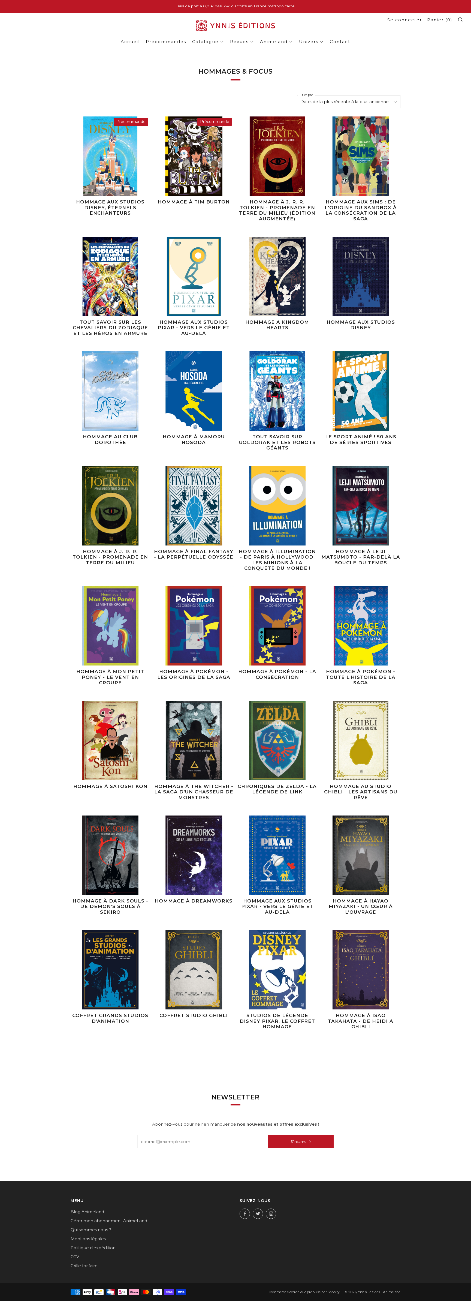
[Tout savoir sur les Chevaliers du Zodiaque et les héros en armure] (110, 276)
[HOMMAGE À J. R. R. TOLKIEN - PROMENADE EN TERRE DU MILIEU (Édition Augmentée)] (277, 156)
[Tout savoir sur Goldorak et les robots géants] (277, 391)
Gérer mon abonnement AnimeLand (109, 1220)
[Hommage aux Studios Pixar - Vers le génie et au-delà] (193, 276)
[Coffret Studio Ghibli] (193, 969)
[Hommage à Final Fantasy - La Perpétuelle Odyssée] (193, 505)
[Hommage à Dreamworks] (193, 855)
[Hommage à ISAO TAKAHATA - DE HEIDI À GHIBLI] (360, 969)
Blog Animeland (87, 1211)
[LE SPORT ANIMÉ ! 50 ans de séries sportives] (360, 391)
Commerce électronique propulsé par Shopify (304, 1292)
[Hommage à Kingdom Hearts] (277, 276)
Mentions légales (88, 1238)
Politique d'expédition (93, 1247)
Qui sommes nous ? (91, 1229)
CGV (75, 1256)
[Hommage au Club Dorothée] (110, 391)
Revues (239, 41)
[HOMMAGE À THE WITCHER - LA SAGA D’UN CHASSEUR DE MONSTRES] (193, 740)
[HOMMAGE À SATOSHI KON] (110, 740)
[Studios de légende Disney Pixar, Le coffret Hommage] (277, 969)
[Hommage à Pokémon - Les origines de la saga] (193, 626)
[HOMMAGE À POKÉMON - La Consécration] (277, 626)
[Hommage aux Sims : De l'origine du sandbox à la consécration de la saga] (360, 156)
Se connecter (404, 19)
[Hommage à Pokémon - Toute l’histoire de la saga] (360, 626)
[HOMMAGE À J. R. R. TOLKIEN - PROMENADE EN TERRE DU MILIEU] (110, 505)
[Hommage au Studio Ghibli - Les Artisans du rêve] (360, 740)
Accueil (130, 41)
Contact (340, 41)
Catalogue (205, 41)
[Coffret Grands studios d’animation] (110, 969)
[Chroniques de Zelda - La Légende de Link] (277, 740)
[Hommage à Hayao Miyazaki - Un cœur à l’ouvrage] (360, 855)
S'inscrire (299, 1141)
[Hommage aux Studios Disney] (360, 276)
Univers (308, 41)
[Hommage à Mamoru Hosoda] (193, 391)
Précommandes (166, 41)
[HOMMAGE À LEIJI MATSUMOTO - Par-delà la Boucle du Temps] (360, 505)
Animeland (274, 41)
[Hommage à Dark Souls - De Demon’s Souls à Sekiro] (110, 855)
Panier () (439, 19)
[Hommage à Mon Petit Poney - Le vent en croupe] (110, 626)
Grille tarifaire (84, 1265)
